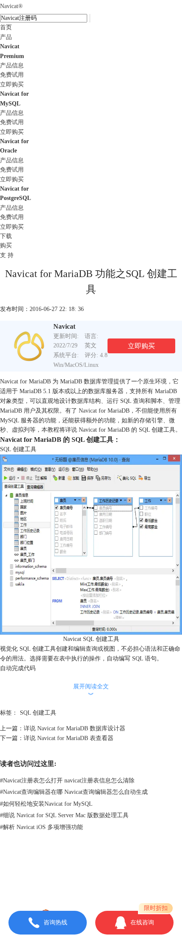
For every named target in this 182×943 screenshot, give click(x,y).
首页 (6, 27)
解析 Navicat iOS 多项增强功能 (41, 827)
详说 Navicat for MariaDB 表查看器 (68, 738)
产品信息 (12, 65)
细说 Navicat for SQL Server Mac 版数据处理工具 (64, 815)
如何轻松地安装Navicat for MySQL (46, 804)
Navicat (11, 6)
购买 (6, 245)
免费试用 (12, 75)
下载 (6, 236)
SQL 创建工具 (38, 713)
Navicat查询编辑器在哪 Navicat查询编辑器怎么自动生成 (74, 792)
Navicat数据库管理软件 (113, 865)
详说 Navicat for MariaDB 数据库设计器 (74, 728)
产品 (6, 37)
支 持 (7, 255)
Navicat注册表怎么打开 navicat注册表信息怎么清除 (67, 780)
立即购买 (12, 84)
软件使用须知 (91, 885)
